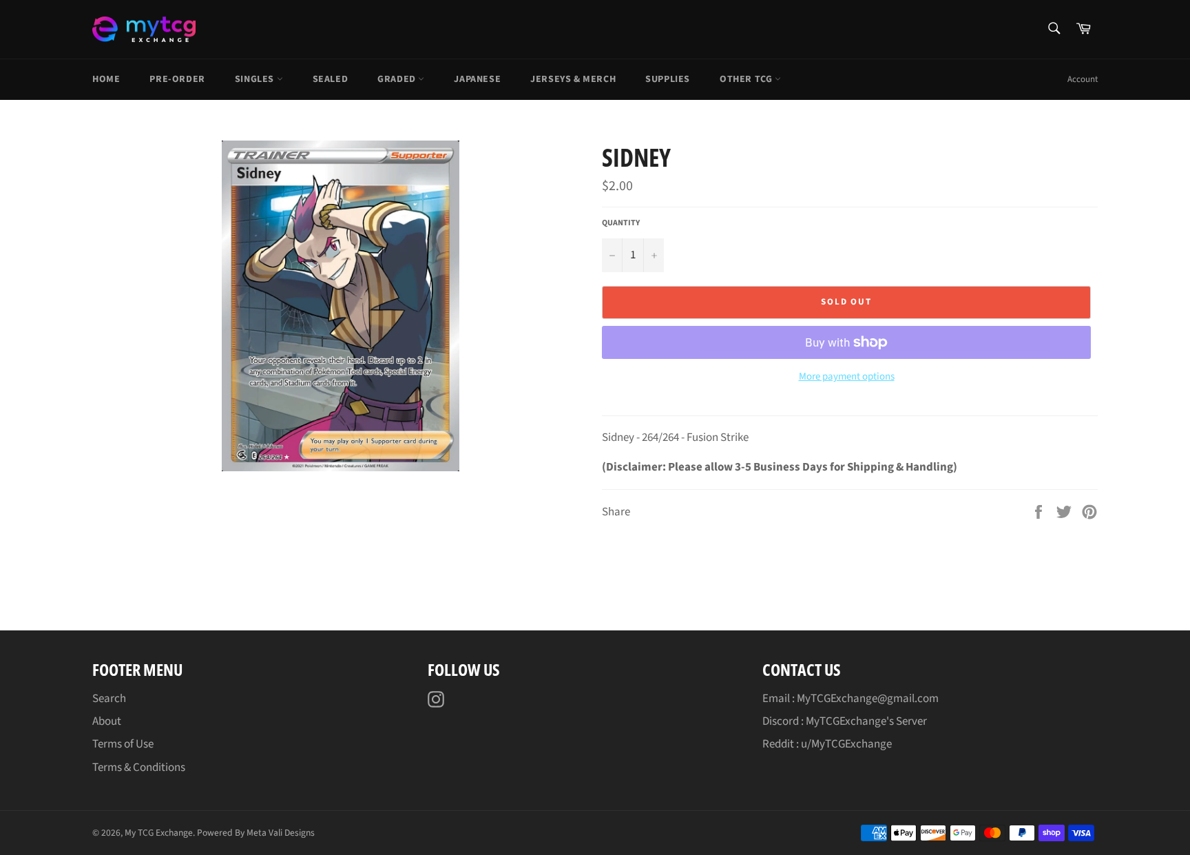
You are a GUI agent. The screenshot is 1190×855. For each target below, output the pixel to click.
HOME (106, 79)
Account (1082, 79)
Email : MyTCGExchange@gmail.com (850, 698)
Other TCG (747, 79)
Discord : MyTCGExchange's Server (844, 721)
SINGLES (256, 79)
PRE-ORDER (177, 79)
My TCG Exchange (159, 832)
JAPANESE (477, 79)
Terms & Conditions (138, 767)
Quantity (621, 223)
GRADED (397, 79)
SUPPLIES (667, 79)
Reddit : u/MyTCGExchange (827, 744)
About (106, 721)
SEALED (330, 79)
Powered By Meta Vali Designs (256, 832)
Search (109, 698)
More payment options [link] (847, 377)
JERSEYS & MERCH (573, 79)
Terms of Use (123, 744)
